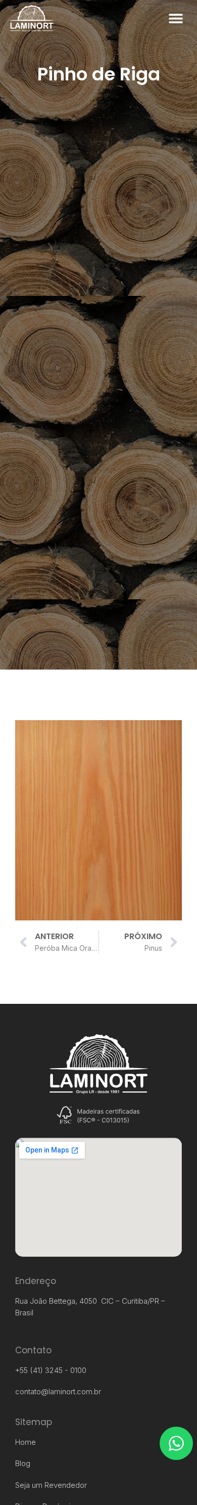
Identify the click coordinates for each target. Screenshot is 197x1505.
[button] (175, 18)
